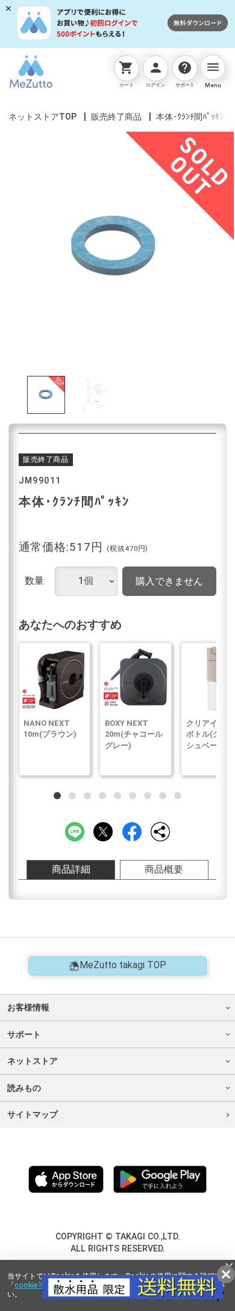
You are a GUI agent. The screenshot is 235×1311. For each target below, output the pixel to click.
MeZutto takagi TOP (123, 965)
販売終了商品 (116, 116)
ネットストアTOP (42, 116)
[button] (57, 795)
